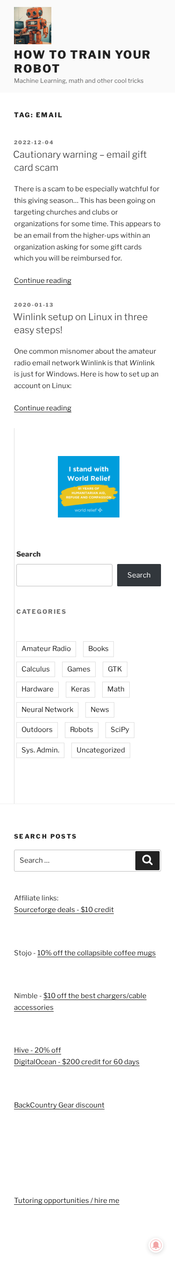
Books (98, 648)
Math (116, 689)
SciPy (120, 729)
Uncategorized (101, 750)
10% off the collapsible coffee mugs (96, 953)
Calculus (35, 669)
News (100, 709)
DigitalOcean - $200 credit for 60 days (77, 1062)
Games (79, 669)
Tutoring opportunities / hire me (66, 1200)
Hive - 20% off (37, 1050)
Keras (80, 689)
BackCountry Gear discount (59, 1105)
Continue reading (42, 280)
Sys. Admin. (40, 750)
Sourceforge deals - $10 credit (64, 910)
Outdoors (37, 729)
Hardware (37, 689)
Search (28, 554)
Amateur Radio (46, 648)
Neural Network (47, 709)
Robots (81, 729)
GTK (115, 669)
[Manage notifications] (155, 1245)
